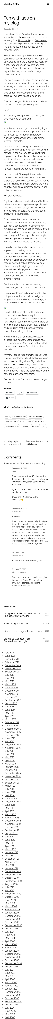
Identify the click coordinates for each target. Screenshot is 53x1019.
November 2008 (13, 919)
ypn (44, 426)
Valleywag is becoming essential (12, 442)
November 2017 (12, 693)
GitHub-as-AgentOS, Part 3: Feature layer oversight (18, 639)
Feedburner (41, 40)
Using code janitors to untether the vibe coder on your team (22, 614)
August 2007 (11, 966)
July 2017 (9, 706)
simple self (35, 426)
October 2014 (12, 779)
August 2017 (11, 703)
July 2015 (9, 750)
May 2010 (9, 890)
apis (6, 416)
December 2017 (13, 690)
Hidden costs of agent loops (18, 631)
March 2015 (11, 763)
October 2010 (12, 877)
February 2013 (12, 817)
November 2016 (13, 732)
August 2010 (11, 884)
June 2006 (10, 1010)
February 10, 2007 (19, 569)
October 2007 (12, 960)
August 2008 (11, 928)
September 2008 (13, 925)
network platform (35, 416)
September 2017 (13, 700)
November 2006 (13, 995)
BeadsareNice (17, 555)
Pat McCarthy (17, 511)
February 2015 (12, 766)
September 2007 (13, 963)
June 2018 (10, 678)
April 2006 (10, 1017)
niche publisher (25, 421)
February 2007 (12, 985)
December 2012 (13, 820)
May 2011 (9, 865)
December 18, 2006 (19, 508)
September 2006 (13, 1001)
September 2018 (13, 671)
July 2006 (10, 1007)
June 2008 (10, 934)
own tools (38, 421)
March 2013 (10, 814)
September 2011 (13, 858)
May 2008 (10, 938)
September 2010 (13, 881)
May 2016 (9, 741)
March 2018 (10, 684)
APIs (39, 201)
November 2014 (13, 776)
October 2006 (12, 998)
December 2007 (13, 953)
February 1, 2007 (18, 552)
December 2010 (13, 871)
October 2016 (12, 735)
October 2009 (12, 896)
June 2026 (10, 655)
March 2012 (10, 849)
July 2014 (9, 789)
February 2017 (12, 722)
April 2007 (10, 979)
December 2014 (13, 773)
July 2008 (10, 931)
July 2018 (9, 674)
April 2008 (10, 941)
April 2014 (10, 795)
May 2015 (9, 757)
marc (14, 471)
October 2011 (11, 855)
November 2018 (13, 668)
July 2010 (9, 887)
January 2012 (11, 852)
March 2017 (10, 719)
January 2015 (11, 769)
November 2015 (13, 747)
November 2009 (13, 893)
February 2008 (12, 947)
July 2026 (10, 652)
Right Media (24, 40)
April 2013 (9, 811)
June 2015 (10, 754)
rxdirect (25, 426)
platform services (11, 426)
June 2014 (10, 792)
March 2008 (11, 944)
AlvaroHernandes (19, 572)
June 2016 (10, 738)
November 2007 (13, 957)
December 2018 (13, 665)
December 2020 (13, 659)
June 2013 (10, 804)
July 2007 (9, 969)
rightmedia (28, 407)
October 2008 (12, 922)
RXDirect (14, 58)
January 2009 (12, 912)
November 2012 (13, 823)
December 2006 (13, 991)
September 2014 (13, 782)
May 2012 (9, 842)
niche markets (10, 421)
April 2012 (9, 846)
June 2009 (10, 900)
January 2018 (11, 687)
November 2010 (13, 874)
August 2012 (11, 833)
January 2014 (11, 798)
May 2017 (9, 712)
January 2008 (12, 950)
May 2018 (9, 681)
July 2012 (9, 836)
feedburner (18, 407)
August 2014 (11, 785)
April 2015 (10, 760)
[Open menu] (47, 4)
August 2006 (11, 1004)
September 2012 (13, 830)
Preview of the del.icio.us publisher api (37, 442)
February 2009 (12, 909)
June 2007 (10, 972)
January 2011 (11, 868)
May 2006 (10, 1014)
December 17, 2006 (19, 468)
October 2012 (11, 827)
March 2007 (11, 982)
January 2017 (11, 725)
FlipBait (38, 354)
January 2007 (11, 988)
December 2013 (13, 801)
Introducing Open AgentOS (18, 623)
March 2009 (11, 906)
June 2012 (10, 839)
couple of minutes (18, 416)
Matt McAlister (11, 4)
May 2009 (10, 903)
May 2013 (9, 808)
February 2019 (12, 662)
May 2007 (10, 976)
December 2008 (13, 915)
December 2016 (13, 728)
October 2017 (11, 697)
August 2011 (11, 861)
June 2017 (10, 709)
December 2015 (13, 744)
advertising (8, 407)
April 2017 (9, 716)
